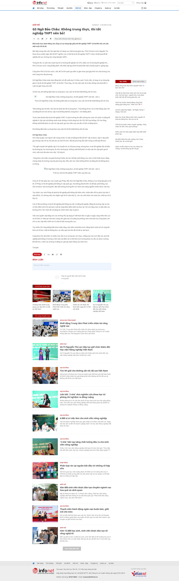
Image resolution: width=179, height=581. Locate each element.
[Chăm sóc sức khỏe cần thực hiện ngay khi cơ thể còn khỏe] (82, 296)
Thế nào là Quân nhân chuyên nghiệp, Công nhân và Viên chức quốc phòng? (130, 125)
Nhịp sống (64, 463)
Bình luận (37, 254)
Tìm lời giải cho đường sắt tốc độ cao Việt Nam (84, 370)
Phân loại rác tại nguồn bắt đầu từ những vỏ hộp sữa (85, 467)
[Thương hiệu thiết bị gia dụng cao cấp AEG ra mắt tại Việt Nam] (42, 296)
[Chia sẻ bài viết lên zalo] (38, 38)
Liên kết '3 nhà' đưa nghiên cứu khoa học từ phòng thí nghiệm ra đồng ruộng (82, 395)
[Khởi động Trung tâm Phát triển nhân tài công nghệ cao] (62, 296)
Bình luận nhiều (138, 81)
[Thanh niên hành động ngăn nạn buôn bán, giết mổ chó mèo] (45, 513)
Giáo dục (63, 344)
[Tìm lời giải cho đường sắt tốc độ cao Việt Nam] (45, 375)
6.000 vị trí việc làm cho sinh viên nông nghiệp (83, 418)
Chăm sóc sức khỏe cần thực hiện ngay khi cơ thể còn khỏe (82, 307)
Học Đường (64, 368)
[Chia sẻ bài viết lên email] (42, 38)
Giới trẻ (78, 8)
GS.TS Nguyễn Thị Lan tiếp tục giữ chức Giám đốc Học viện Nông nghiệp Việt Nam (85, 348)
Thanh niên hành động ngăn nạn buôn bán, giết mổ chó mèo (84, 510)
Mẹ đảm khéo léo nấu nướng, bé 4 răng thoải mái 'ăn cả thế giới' (129, 140)
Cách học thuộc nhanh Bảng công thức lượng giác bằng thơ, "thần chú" (128, 103)
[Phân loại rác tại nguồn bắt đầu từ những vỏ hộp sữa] (45, 470)
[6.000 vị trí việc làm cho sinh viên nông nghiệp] (45, 423)
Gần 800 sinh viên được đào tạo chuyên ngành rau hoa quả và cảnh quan (85, 489)
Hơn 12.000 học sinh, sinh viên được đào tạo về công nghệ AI (84, 532)
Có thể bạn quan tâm (42, 286)
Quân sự (108, 8)
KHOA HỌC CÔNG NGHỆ (68, 320)
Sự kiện (117, 8)
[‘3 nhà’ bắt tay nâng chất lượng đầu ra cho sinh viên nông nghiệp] (45, 446)
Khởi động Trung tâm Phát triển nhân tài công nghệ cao (61, 307)
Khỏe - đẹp (88, 8)
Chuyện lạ (98, 8)
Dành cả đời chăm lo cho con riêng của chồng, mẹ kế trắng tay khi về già (129, 148)
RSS (145, 8)
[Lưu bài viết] (50, 38)
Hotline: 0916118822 (109, 3)
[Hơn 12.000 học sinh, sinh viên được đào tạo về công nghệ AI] (45, 535)
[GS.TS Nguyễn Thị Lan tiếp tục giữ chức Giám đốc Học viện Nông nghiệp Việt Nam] (102, 296)
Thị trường (50, 8)
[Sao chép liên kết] (46, 38)
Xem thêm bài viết (72, 549)
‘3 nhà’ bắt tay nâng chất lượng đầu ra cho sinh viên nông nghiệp (84, 443)
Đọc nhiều (123, 81)
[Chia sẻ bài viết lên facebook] (34, 38)
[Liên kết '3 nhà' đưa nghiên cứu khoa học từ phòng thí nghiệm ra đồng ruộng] (45, 399)
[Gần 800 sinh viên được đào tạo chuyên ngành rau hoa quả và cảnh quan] (45, 492)
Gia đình (69, 8)
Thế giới (60, 8)
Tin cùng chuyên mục (42, 316)
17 (141, 104)
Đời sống (40, 8)
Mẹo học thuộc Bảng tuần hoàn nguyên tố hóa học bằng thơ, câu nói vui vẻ (130, 118)
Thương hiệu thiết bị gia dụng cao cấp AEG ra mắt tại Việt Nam (41, 307)
